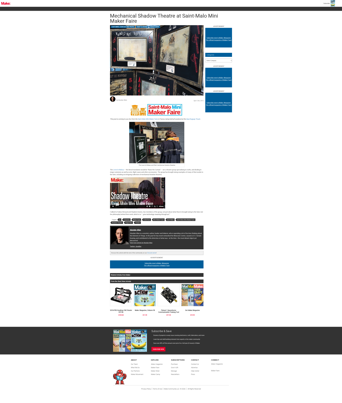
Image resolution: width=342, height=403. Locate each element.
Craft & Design (142, 27)
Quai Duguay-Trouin (193, 119)
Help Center (195, 371)
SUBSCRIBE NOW (158, 349)
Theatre (137, 223)
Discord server (151, 253)
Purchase (174, 364)
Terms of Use (157, 389)
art (119, 220)
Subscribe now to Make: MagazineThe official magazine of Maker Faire (157, 264)
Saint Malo (170, 220)
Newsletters (175, 374)
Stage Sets (128, 223)
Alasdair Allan (135, 230)
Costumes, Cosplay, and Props (123, 27)
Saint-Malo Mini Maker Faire (148, 119)
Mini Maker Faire (158, 220)
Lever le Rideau (118, 170)
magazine (157, 364)
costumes (127, 220)
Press (193, 374)
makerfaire (146, 220)
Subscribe (326, 3)
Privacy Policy (146, 389)
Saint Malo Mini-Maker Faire (186, 220)
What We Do (135, 367)
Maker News (154, 27)
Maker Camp (155, 374)
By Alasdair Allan (121, 100)
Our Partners (135, 371)
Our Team (134, 364)
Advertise (194, 367)
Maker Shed (155, 371)
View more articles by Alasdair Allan (141, 243)
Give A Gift (174, 367)
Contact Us (195, 364)
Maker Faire (136, 220)
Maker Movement (137, 374)
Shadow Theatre (117, 223)
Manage (174, 371)
